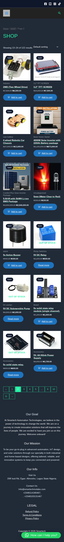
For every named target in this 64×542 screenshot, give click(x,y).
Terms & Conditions (32, 515)
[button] (59, 13)
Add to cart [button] (16, 97)
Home (5, 29)
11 (6, 396)
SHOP (13, 29)
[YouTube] (50, 3)
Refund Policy (32, 511)
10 (54, 389)
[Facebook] (45, 3)
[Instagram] (54, 3)
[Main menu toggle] (6, 13)
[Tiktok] (59, 3)
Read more (43, 265)
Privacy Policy (32, 518)
